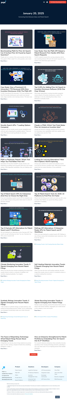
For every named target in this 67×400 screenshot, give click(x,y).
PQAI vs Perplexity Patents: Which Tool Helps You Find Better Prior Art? (15, 160)
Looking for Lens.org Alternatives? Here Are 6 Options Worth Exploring (49, 160)
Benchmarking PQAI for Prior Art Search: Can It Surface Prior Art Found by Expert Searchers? (16, 53)
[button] (44, 2)
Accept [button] (57, 397)
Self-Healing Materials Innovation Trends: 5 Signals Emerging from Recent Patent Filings (49, 266)
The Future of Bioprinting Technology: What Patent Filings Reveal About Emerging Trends (15, 339)
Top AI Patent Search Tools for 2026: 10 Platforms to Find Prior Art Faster (49, 195)
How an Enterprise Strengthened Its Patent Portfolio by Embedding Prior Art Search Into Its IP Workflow (50, 339)
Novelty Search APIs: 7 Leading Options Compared (15, 126)
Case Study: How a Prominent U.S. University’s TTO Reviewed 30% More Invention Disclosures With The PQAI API (16, 89)
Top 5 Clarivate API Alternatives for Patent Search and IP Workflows (16, 229)
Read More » (4, 61)
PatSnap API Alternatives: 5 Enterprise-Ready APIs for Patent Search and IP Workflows (49, 230)
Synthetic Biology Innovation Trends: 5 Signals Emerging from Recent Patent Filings (15, 302)
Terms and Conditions (29, 393)
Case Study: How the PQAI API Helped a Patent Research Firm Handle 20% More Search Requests (49, 53)
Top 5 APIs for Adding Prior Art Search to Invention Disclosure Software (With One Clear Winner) (49, 89)
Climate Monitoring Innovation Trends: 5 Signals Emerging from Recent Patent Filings (15, 266)
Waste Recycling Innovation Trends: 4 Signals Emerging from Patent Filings (48, 301)
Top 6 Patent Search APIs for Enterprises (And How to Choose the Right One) (16, 195)
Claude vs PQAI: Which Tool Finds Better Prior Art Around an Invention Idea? (49, 126)
